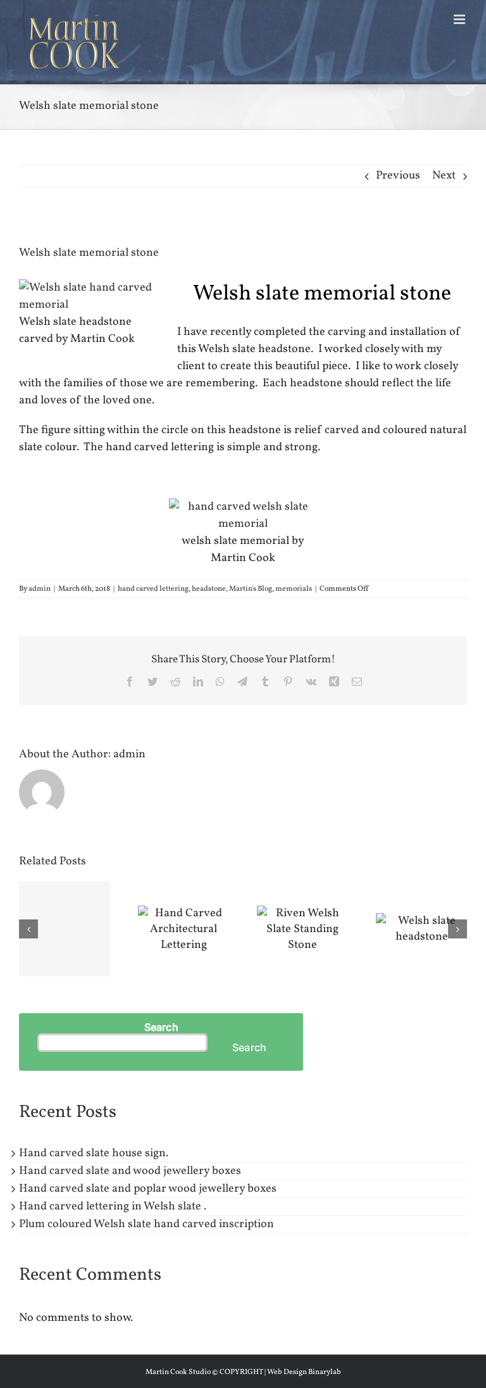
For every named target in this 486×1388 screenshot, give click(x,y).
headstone (209, 589)
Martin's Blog (250, 589)
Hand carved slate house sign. (93, 1153)
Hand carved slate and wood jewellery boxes (130, 1171)
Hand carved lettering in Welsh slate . (112, 1206)
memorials (293, 589)
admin (39, 589)
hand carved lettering (153, 589)
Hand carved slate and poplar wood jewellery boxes (148, 1189)
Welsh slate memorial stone (322, 294)
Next (444, 176)
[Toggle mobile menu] (460, 19)
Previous (398, 176)
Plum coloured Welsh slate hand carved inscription (146, 1224)
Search (161, 1027)
